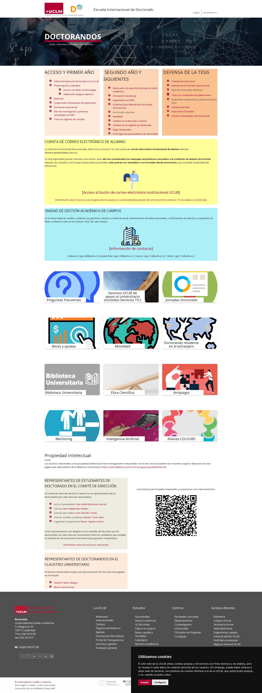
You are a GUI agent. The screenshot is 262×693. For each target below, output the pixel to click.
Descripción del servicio (146, 199)
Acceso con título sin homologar (79, 89)
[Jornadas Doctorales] (190, 287)
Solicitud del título (180, 107)
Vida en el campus (145, 628)
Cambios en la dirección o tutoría (130, 120)
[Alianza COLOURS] (190, 425)
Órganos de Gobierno (108, 628)
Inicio (52, 44)
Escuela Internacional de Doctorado (123, 9)
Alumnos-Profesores (67, 44)
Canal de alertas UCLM (226, 636)
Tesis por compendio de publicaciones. (191, 95)
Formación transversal (65, 107)
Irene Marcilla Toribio (86, 512)
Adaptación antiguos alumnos (78, 94)
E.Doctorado (181, 628)
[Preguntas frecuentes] (72, 287)
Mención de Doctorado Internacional (190, 85)
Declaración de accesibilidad (28, 688)
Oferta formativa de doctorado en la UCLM (76, 81)
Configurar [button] (160, 682)
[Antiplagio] (190, 379)
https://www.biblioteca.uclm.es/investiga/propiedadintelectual (134, 466)
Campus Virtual (222, 620)
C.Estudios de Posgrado (187, 632)
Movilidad (118, 116)
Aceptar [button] (145, 682)
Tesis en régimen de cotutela (69, 119)
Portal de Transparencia (109, 640)
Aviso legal (20, 685)
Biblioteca (219, 616)
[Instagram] (39, 656)
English (196, 12)
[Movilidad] (131, 333)
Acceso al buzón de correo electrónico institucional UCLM (131, 192)
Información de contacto (131, 248)
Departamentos (183, 620)
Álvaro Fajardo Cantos (92, 521)
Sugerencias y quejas (225, 632)
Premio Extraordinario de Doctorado (190, 115)
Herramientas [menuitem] (209, 12)
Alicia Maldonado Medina (75, 508)
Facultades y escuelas (186, 616)
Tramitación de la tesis (183, 81)
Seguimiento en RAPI (124, 100)
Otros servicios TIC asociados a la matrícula (183, 199)
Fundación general (106, 648)
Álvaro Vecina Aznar (64, 587)
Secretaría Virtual (223, 624)
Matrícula (58, 98)
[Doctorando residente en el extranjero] (190, 333)
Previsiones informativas (110, 636)
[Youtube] (45, 656)
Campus (100, 624)
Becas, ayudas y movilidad (144, 634)
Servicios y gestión (106, 644)
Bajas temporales (122, 129)
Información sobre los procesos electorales (86, 544)
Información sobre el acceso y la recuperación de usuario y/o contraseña (94, 199)
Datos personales (46, 685)
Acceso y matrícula (145, 620)
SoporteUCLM (29, 647)
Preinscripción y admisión (67, 85)
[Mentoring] (72, 425)
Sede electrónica (223, 628)
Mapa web (50, 688)
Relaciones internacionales (104, 618)
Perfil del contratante (226, 640)
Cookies (32, 685)
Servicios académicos (147, 644)
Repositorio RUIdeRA (182, 111)
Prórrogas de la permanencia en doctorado (135, 133)
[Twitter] (28, 656)
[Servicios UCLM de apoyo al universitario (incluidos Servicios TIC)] (131, 287)
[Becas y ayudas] (72, 333)
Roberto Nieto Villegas (66, 582)
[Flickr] (51, 656)
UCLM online (142, 624)
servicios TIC (107, 149)
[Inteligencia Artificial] (131, 425)
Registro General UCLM (227, 644)
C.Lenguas (180, 636)
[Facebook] (22, 656)
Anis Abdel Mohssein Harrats (91, 504)
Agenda (100, 632)
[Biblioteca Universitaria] (72, 379)
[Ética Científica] (131, 379)
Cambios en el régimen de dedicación (132, 125)
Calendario (141, 640)
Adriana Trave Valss (93, 517)
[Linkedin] (34, 656)
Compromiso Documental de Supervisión (75, 102)
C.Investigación (182, 624)
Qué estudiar (142, 616)
